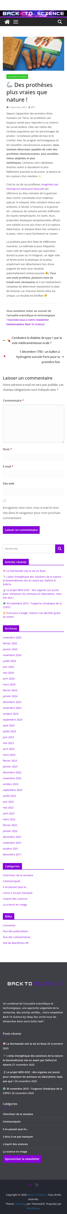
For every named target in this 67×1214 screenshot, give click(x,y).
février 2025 (10, 643)
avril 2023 (8, 749)
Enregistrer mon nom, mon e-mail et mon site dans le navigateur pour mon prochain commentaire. (31, 513)
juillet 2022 (9, 795)
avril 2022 (8, 813)
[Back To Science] (33, 13)
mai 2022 (8, 807)
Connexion (9, 925)
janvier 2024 (10, 696)
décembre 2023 (12, 702)
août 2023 (9, 725)
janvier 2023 (10, 766)
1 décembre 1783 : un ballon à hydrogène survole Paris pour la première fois (38, 357)
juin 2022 (8, 801)
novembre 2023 (12, 708)
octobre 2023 (10, 713)
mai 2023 (8, 743)
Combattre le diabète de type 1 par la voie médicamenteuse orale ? (37, 340)
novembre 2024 (12, 655)
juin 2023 (8, 737)
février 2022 (10, 825)
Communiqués (11, 881)
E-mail (8, 466)
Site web (8, 483)
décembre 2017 (12, 854)
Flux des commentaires (17, 937)
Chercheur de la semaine (18, 875)
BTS (33, 107)
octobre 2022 (10, 784)
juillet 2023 (9, 731)
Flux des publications (15, 931)
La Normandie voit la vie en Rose (26, 571)
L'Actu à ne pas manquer (18, 893)
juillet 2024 (9, 661)
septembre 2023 (12, 719)
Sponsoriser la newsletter (22, 1159)
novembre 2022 (12, 778)
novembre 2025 (12, 637)
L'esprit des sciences (15, 898)
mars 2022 (9, 819)
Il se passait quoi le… (15, 887)
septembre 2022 (12, 790)
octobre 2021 (10, 848)
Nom (7, 449)
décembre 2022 (12, 772)
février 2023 (10, 760)
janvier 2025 (10, 649)
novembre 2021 (12, 842)
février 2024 (10, 690)
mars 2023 (9, 754)
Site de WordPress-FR (15, 943)
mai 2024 (8, 672)
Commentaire (13, 400)
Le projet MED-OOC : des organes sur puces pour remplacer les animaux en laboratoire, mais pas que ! (32, 593)
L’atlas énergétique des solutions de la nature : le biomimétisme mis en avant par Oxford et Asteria (33, 580)
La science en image (17, 76)
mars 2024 (9, 684)
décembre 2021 (12, 837)
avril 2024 (8, 678)
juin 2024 (8, 666)
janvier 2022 (10, 831)
